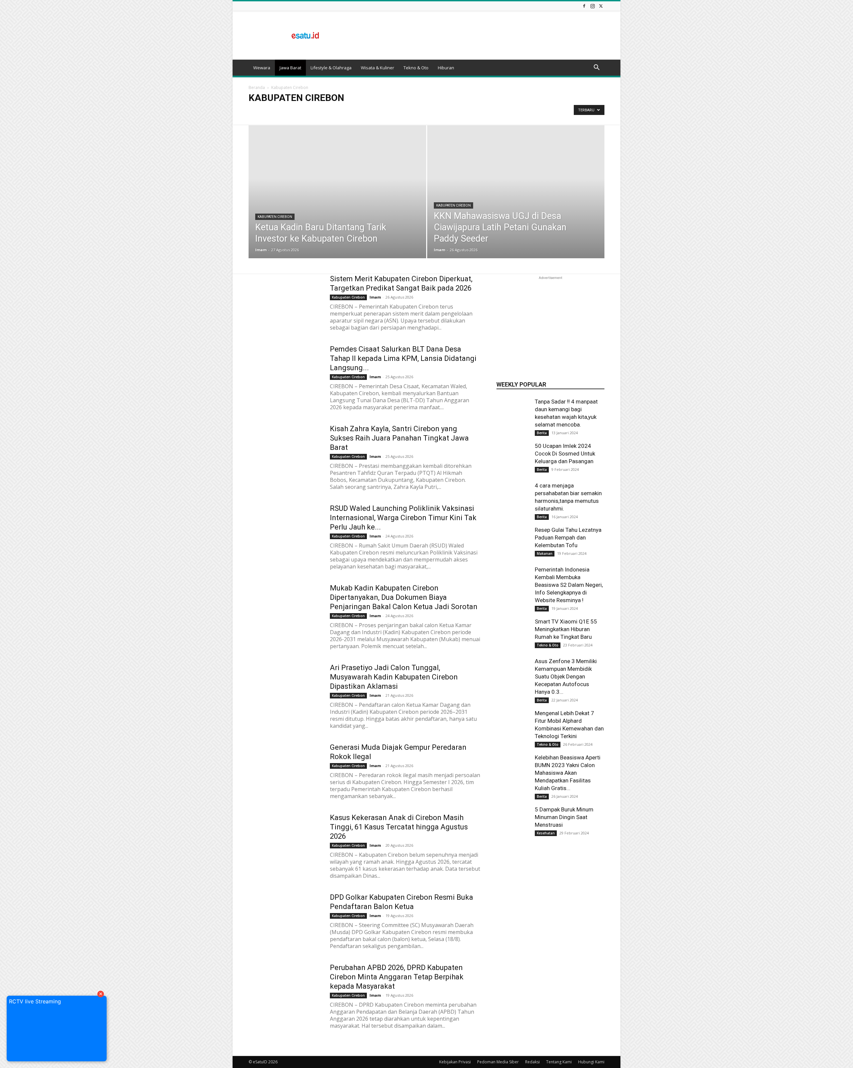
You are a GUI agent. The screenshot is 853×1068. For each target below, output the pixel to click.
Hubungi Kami (591, 1062)
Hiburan (446, 68)
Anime (257, 111)
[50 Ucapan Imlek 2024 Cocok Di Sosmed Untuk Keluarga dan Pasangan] (513, 459)
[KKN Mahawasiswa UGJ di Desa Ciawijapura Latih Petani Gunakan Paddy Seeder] (516, 202)
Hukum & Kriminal (402, 111)
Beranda (257, 87)
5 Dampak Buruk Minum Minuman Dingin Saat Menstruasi (564, 817)
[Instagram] (592, 5)
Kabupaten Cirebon (275, 217)
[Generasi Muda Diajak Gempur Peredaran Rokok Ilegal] (285, 768)
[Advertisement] (483, 35)
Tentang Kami (559, 1062)
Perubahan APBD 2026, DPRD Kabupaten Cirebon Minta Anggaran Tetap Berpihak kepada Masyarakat (396, 976)
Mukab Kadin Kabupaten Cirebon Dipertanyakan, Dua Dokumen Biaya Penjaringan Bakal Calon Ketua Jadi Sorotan (403, 597)
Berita (275, 111)
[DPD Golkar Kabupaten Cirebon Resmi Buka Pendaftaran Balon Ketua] (285, 918)
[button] (596, 68)
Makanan (544, 553)
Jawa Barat (290, 68)
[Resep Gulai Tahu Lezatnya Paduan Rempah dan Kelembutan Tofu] (513, 542)
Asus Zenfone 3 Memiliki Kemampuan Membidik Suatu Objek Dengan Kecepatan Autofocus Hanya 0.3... (566, 676)
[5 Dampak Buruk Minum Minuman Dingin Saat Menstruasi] (513, 822)
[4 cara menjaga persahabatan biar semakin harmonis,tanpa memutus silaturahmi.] (513, 506)
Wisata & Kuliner (377, 68)
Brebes (294, 111)
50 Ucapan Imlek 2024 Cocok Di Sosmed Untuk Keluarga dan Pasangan (565, 454)
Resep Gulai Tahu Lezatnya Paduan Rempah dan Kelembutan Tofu (568, 537)
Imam (261, 249)
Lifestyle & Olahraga (331, 68)
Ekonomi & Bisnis (322, 111)
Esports (351, 111)
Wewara (261, 68)
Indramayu (435, 111)
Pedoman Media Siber (498, 1062)
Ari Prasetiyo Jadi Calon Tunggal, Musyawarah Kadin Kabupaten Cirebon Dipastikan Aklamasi (394, 676)
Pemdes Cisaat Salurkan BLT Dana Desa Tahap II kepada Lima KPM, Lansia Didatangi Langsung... (403, 358)
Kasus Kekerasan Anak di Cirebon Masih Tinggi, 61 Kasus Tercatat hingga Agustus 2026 (399, 826)
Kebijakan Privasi (455, 1062)
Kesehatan (546, 833)
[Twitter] (600, 5)
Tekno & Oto (416, 68)
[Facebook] (584, 5)
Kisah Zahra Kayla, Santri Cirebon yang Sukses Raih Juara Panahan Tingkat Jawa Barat (399, 438)
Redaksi (532, 1062)
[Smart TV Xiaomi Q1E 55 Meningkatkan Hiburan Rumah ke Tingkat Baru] (513, 634)
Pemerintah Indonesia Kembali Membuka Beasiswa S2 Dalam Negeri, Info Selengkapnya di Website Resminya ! (569, 584)
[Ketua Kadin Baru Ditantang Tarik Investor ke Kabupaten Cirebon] (337, 202)
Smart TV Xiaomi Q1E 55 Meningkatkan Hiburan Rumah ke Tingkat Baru (566, 629)
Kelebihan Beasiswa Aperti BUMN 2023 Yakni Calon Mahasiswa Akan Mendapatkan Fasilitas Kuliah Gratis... (567, 772)
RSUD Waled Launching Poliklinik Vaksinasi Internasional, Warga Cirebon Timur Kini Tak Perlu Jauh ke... (403, 517)
